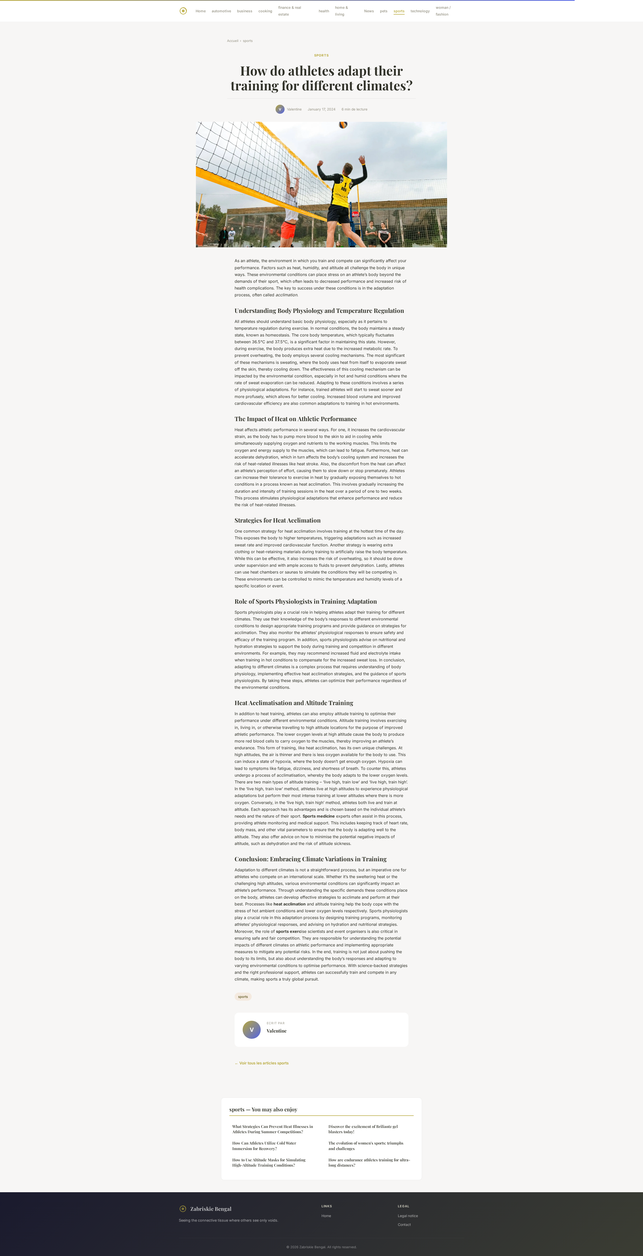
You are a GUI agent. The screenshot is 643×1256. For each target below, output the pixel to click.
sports (399, 11)
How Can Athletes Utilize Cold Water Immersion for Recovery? (264, 1145)
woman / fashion (443, 10)
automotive (221, 11)
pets (384, 11)
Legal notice (408, 1216)
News (369, 11)
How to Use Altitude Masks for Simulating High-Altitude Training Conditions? (268, 1162)
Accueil (232, 41)
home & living (341, 10)
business (244, 11)
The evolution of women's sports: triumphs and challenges (366, 1145)
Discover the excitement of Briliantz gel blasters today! (363, 1129)
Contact (404, 1224)
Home (201, 11)
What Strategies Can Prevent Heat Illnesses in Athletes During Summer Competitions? (272, 1129)
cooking (265, 11)
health (324, 11)
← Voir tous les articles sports (262, 1063)
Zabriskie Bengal (210, 1208)
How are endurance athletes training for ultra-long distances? (369, 1162)
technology (420, 11)
